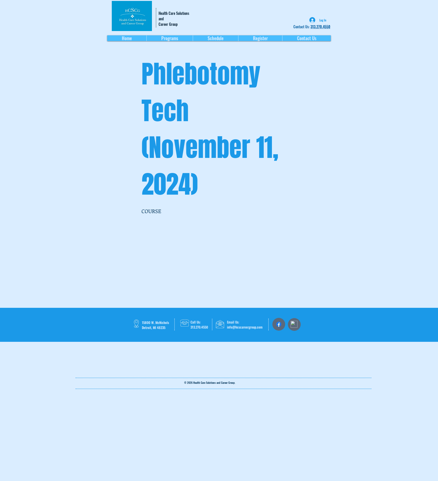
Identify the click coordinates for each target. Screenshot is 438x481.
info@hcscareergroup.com (245, 326)
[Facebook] (278, 324)
